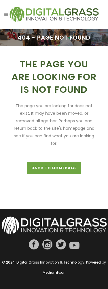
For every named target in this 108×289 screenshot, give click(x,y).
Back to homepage (54, 168)
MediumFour (54, 272)
